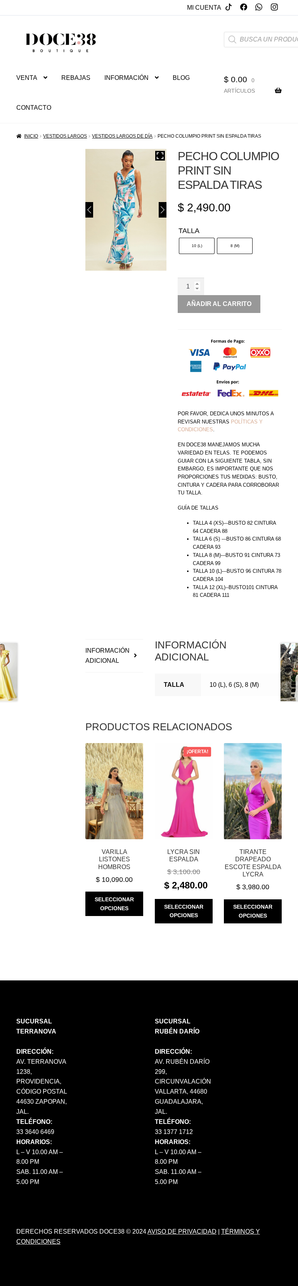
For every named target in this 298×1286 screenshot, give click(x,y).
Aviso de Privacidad (182, 1231)
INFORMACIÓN (126, 77)
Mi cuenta (204, 7)
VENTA (26, 77)
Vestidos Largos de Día (122, 136)
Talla (188, 231)
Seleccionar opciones (114, 903)
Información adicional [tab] (107, 655)
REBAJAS (75, 77)
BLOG (181, 77)
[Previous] (89, 210)
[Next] (162, 210)
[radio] (196, 246)
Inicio (31, 136)
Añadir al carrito (219, 304)
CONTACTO (33, 107)
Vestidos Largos (65, 136)
